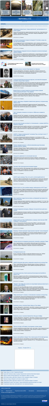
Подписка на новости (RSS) (20, 390)
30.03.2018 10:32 (16, 217)
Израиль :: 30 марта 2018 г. (24, 347)
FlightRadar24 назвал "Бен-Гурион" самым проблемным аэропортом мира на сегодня (23, 382)
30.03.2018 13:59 (16, 142)
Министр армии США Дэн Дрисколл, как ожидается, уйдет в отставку (19, 375)
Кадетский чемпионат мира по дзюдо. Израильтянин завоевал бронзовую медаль (22, 373)
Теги (2, 390)
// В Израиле (21, 37)
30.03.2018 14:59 (16, 109)
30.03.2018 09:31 (16, 248)
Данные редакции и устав (42, 390)
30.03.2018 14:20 (16, 131)
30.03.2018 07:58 (16, 269)
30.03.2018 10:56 (16, 206)
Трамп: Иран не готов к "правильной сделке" (13, 372)
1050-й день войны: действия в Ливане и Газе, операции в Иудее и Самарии (21, 380)
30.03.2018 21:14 (16, 48)
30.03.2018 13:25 (16, 153)
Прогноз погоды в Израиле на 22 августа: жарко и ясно (16, 378)
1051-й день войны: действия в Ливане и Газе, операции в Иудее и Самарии (21, 377)
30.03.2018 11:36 (16, 194)
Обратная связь (9, 390)
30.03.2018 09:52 (16, 237)
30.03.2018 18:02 (16, 76)
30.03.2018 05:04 (16, 333)
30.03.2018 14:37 (16, 120)
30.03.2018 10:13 (16, 228)
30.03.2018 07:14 (16, 281)
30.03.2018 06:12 (16, 312)
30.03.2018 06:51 (16, 301)
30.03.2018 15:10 (16, 98)
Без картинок (31, 390)
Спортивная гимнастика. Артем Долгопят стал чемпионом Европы (18, 383)
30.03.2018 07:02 (16, 292)
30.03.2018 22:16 (16, 37)
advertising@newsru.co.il (9, 392)
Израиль (3, 24)
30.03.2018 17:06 (16, 87)
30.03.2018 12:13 (16, 173)
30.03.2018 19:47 (16, 59)
